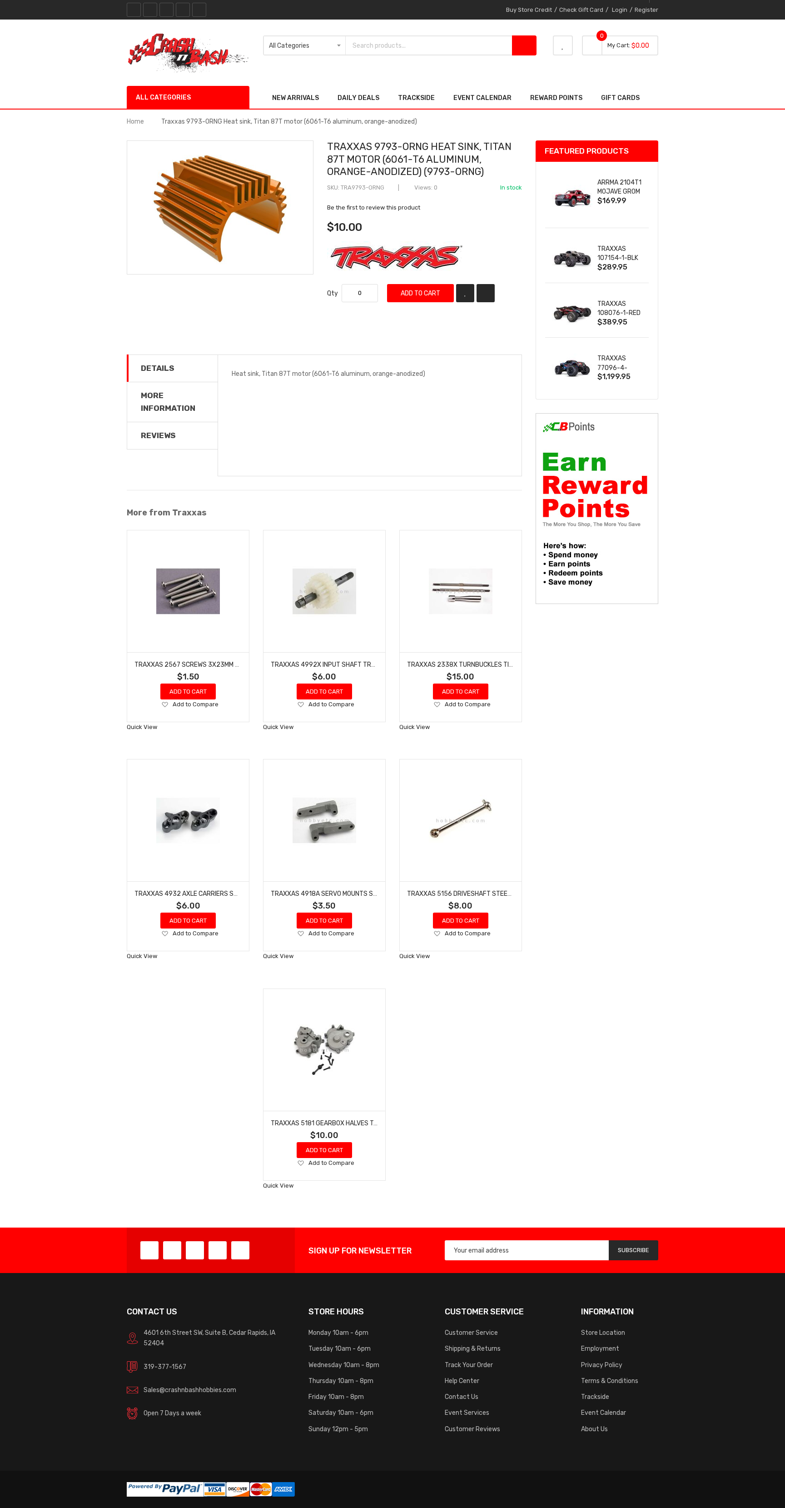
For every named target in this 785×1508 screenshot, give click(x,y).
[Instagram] (199, 10)
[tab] (172, 368)
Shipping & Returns (473, 1348)
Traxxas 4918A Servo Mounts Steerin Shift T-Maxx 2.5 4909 (368, 893)
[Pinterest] (166, 10)
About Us (594, 1429)
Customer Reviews (472, 1429)
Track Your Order (469, 1364)
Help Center (462, 1380)
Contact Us (461, 1396)
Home (135, 121)
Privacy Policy (601, 1364)
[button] (164, 704)
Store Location (603, 1332)
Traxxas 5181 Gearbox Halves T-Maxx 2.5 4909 (346, 1123)
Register (646, 9)
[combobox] (429, 45)
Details (157, 368)
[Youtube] (183, 10)
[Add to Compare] (486, 293)
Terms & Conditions (609, 1380)
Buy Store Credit (529, 9)
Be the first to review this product (373, 207)
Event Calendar (603, 1412)
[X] (150, 10)
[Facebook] (134, 10)
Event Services (467, 1412)
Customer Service (471, 1332)
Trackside (595, 1396)
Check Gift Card (581, 9)
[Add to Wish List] (465, 293)
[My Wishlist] (563, 45)
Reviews (158, 435)
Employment (600, 1348)
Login (619, 9)
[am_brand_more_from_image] (188, 591)
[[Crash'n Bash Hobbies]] (188, 52)
